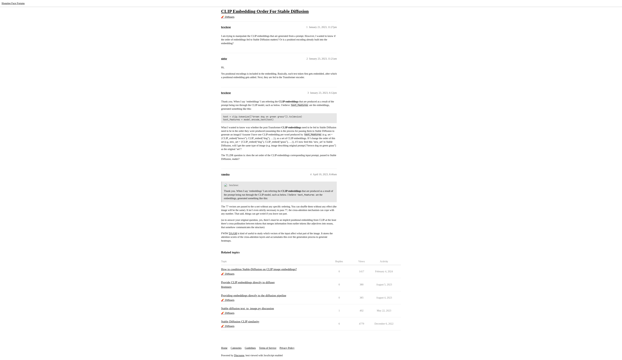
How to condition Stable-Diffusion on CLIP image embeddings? (259, 269)
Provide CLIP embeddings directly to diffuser (248, 282)
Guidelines (250, 348)
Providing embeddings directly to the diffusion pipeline (253, 295)
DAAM (233, 233)
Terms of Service (267, 348)
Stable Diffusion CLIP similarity (240, 321)
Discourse (239, 355)
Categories (236, 348)
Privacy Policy (287, 348)
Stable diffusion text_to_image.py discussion (247, 308)
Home (224, 348)
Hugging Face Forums (13, 3)
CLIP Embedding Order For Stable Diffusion (265, 11)
